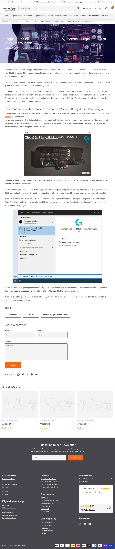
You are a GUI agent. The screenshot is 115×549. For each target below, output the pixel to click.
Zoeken (78, 8)
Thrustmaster (45, 506)
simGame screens (47, 531)
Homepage (6, 21)
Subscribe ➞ (75, 457)
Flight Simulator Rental (9, 515)
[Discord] (89, 524)
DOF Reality (45, 498)
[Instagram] (80, 524)
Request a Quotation (9, 518)
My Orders (5, 494)
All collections (22, 16)
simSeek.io (44, 533)
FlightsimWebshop (47, 522)
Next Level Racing (47, 503)
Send (13, 365)
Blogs (15, 21)
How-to (31, 315)
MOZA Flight (45, 511)
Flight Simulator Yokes (48, 479)
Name (7, 330)
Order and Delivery (8, 479)
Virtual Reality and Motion (49, 487)
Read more (25, 2)
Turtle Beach (45, 509)
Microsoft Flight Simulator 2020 (55, 315)
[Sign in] (106, 8)
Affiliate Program (8, 512)
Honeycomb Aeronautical (49, 500)
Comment (8, 341)
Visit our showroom (9, 508)
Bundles (83, 16)
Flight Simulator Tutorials (28, 21)
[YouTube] (85, 524)
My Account (6, 491)
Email (39, 330)
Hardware (13, 315)
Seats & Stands (61, 16)
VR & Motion (73, 16)
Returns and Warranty (9, 484)
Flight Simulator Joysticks (49, 481)
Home (7, 16)
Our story (5, 505)
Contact (5, 487)
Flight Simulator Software (44, 16)
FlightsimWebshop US (48, 525)
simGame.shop (46, 528)
